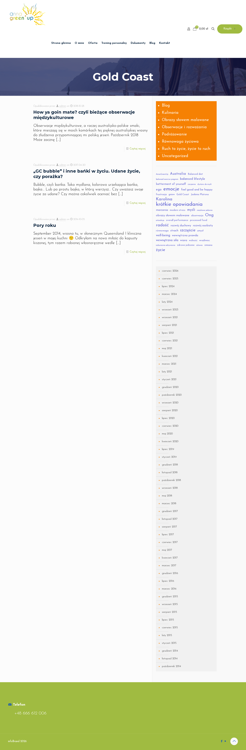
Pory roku (44, 225)
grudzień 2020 (170, 387)
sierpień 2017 (169, 526)
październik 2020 (172, 395)
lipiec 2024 (168, 286)
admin (62, 106)
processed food (198, 220)
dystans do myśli (205, 184)
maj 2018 (167, 495)
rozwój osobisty (203, 225)
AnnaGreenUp (162, 174)
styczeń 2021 (169, 379)
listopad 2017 (169, 519)
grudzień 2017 (170, 511)
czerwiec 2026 (170, 271)
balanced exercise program (167, 179)
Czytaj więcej (138, 149)
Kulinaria (170, 113)
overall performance (177, 220)
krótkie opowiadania (179, 204)
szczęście (187, 230)
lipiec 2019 (168, 449)
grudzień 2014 (170, 651)
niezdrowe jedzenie (205, 210)
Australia (178, 174)
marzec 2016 (169, 589)
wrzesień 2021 (170, 317)
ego (159, 189)
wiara (183, 240)
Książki (227, 28)
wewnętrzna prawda (185, 235)
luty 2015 (167, 635)
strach (174, 230)
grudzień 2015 (170, 596)
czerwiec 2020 (170, 426)
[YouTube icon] (225, 741)
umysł (200, 231)
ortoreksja (160, 220)
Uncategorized (175, 156)
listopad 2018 (169, 472)
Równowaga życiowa (180, 142)
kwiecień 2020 (170, 441)
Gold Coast (182, 194)
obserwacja (197, 215)
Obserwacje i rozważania (184, 127)
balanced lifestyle (192, 179)
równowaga (162, 231)
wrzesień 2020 (170, 402)
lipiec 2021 (168, 333)
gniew (172, 194)
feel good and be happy (197, 189)
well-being (163, 235)
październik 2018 (171, 480)
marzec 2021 (169, 364)
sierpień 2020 (170, 410)
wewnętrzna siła (167, 240)
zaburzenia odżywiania (165, 245)
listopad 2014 (170, 658)
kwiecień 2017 (170, 558)
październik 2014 (171, 666)
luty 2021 (167, 371)
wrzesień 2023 (170, 309)
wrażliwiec (204, 240)
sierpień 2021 (169, 325)
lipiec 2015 (168, 620)
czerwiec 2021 (170, 340)
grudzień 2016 (170, 573)
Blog (166, 106)
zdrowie (199, 245)
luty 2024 (167, 302)
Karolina (164, 199)
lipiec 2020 (168, 418)
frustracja (161, 194)
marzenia (162, 210)
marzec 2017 (169, 565)
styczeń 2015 (169, 643)
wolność (193, 240)
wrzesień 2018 (170, 488)
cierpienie (192, 184)
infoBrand (13, 741)
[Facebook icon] (221, 741)
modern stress (177, 210)
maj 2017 (167, 550)
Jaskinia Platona (200, 194)
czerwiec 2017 (170, 542)
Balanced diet (195, 174)
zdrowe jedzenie (185, 245)
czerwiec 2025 (170, 278)
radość (162, 225)
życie (160, 250)
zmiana (208, 245)
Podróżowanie (174, 134)
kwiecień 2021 (170, 356)
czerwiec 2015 (170, 627)
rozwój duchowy (181, 225)
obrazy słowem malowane (172, 215)
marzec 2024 (169, 294)
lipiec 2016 (168, 581)
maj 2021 (167, 348)
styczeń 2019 (169, 457)
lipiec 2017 (168, 534)
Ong (209, 215)
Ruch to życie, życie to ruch (186, 149)
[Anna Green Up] (27, 14)
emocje (171, 189)
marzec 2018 (169, 503)
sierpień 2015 (169, 612)
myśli (191, 210)
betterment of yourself (171, 184)
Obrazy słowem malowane (185, 120)
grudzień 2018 (170, 464)
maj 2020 (167, 433)
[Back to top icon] (234, 741)
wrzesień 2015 (170, 604)
